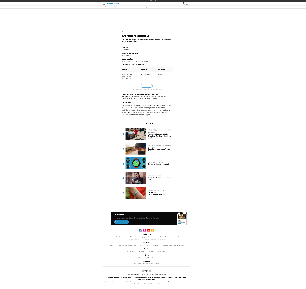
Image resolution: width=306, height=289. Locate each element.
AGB (131, 237)
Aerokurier (108, 281)
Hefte (151, 0)
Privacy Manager (177, 237)
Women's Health (154, 284)
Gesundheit (153, 7)
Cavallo (139, 281)
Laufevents (122, 7)
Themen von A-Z (141, 251)
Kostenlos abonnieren (121, 222)
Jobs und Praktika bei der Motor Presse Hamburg (146, 263)
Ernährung (144, 7)
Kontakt (112, 237)
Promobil (136, 284)
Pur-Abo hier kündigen (152, 245)
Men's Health (167, 281)
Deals (157, 251)
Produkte (155, 0)
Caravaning (133, 281)
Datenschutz (168, 237)
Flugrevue (145, 281)
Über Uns (118, 237)
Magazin (111, 245)
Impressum (125, 237)
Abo (116, 245)
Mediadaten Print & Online (143, 257)
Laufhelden (168, 7)
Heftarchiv (154, 257)
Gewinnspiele (150, 251)
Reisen (136, 245)
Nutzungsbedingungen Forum (155, 237)
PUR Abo (142, 245)
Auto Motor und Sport (118, 281)
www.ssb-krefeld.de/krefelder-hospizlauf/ (136, 61)
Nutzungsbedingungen (140, 237)
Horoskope (175, 7)
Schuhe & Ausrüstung (133, 7)
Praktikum (146, 239)
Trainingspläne (106, 7)
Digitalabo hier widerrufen (158, 239)
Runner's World (145, 284)
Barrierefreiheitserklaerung (135, 239)
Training (114, 7)
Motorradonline (177, 281)
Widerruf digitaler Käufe (165, 245)
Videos (160, 7)
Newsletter (163, 251)
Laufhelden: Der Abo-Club (126, 245)
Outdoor (185, 281)
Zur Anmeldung (146, 86)
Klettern (152, 281)
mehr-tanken (159, 281)
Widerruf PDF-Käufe (179, 245)
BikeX (126, 281)
